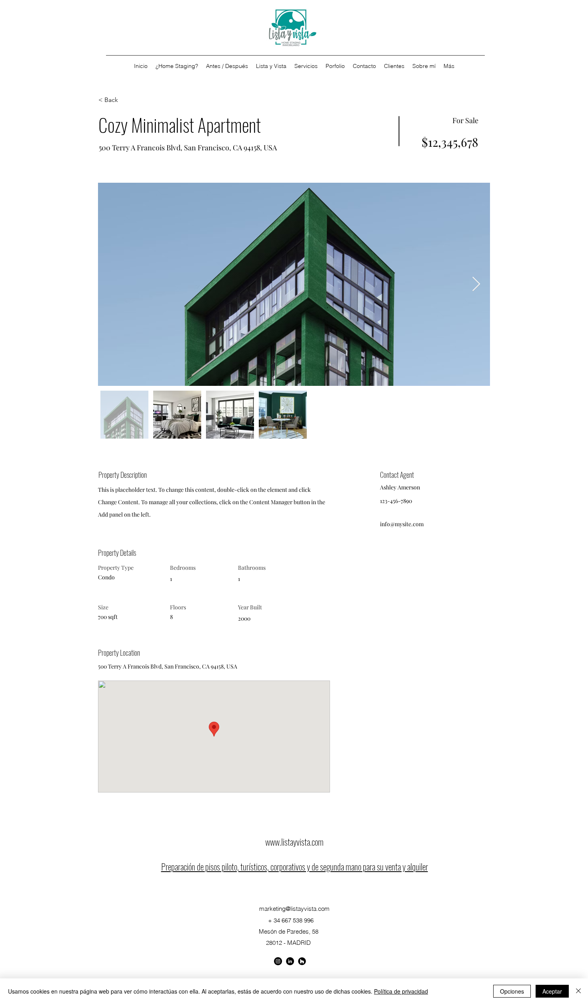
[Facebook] (278, 961)
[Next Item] (476, 284)
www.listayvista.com (294, 841)
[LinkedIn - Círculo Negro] (290, 961)
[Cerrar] (578, 991)
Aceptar (552, 991)
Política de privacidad (401, 991)
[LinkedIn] (302, 961)
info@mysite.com (402, 524)
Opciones (512, 991)
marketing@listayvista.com (294, 908)
